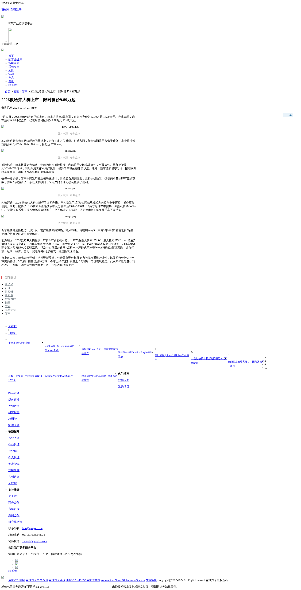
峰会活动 (14, 393)
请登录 (5, 9)
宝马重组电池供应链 (19, 343)
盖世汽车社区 (16, 580)
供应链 (9, 291)
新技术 (9, 284)
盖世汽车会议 (57, 580)
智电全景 (14, 63)
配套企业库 (15, 59)
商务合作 (14, 502)
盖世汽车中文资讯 (37, 580)
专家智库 (14, 463)
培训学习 (14, 418)
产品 (11, 77)
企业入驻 (14, 438)
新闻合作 (14, 515)
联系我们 (14, 85)
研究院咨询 (15, 521)
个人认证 (14, 457)
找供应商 (123, 380)
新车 (25, 91)
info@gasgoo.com (32, 528)
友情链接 (151, 580)
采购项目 (14, 66)
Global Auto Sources (133, 580)
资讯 (11, 81)
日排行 (12, 333)
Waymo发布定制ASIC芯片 (59, 376)
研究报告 (14, 412)
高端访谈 (10, 309)
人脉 (11, 70)
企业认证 (14, 444)
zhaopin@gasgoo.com (34, 541)
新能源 (9, 295)
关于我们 (14, 496)
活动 (11, 74)
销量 (7, 302)
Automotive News (111, 580)
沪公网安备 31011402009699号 (93, 586)
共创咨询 (14, 476)
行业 (7, 288)
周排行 (12, 326)
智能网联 (10, 299)
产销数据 (14, 405)
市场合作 (14, 508)
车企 (7, 306)
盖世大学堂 (93, 580)
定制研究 (14, 470)
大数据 (12, 483)
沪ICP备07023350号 (62, 586)
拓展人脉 (14, 425)
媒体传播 (14, 399)
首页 (11, 55)
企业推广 (14, 451)
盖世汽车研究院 (76, 580)
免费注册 (16, 9)
